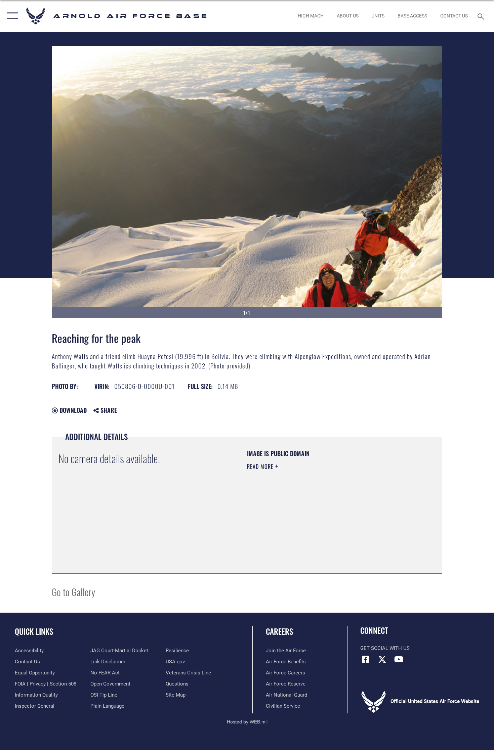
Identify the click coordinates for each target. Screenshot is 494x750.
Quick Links (34, 631)
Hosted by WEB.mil (247, 721)
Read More (261, 466)
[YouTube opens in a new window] (399, 659)
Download (72, 410)
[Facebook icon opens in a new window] (365, 659)
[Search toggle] (482, 15)
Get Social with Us (385, 648)
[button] (11, 16)
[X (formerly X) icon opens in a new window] (382, 659)
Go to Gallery (73, 591)
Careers (279, 631)
